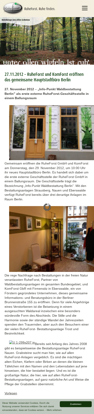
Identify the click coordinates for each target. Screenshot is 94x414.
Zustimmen (75, 404)
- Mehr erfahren (53, 410)
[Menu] (84, 8)
